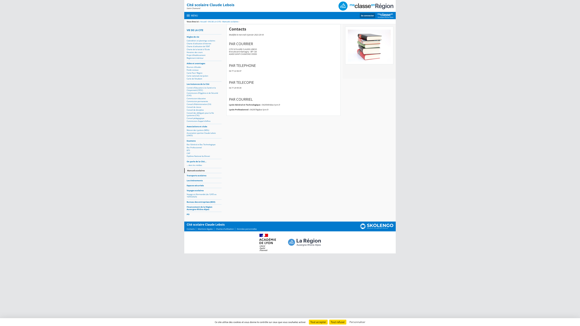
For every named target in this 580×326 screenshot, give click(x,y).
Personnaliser (357, 322)
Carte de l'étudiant (194, 78)
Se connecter (367, 15)
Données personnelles (247, 229)
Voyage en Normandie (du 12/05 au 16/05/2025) (201, 195)
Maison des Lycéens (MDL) (198, 130)
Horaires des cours (195, 52)
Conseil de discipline (195, 110)
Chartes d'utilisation (225, 229)
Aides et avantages (196, 63)
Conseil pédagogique (195, 118)
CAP (188, 153)
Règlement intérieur (195, 58)
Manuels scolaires (230, 21)
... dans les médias (194, 165)
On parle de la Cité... (196, 161)
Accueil (203, 21)
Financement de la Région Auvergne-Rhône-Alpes (199, 208)
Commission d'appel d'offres (199, 121)
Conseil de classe (194, 107)
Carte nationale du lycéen (197, 76)
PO (188, 214)
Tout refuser (338, 322)
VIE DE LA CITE (214, 21)
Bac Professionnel (194, 147)
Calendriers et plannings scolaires (201, 40)
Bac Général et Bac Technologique (201, 144)
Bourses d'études (194, 67)
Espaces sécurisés (195, 185)
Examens (191, 140)
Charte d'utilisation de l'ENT (198, 46)
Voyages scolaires (195, 190)
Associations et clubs (197, 126)
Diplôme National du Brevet (198, 156)
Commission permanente (197, 101)
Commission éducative (196, 98)
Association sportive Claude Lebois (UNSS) (201, 134)
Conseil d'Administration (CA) (199, 104)
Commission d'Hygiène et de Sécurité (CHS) (202, 94)
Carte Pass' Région (194, 73)
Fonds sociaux (192, 70)
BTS (188, 150)
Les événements (195, 180)
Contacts (191, 229)
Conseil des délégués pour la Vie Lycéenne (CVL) (200, 114)
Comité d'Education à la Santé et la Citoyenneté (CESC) (201, 88)
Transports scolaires (196, 175)
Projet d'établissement (196, 55)
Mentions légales (205, 229)
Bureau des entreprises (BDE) (201, 202)
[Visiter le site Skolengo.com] (376, 228)
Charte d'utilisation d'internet (199, 43)
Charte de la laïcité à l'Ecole (198, 49)
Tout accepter (318, 322)
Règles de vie (193, 36)
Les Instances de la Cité (198, 84)
